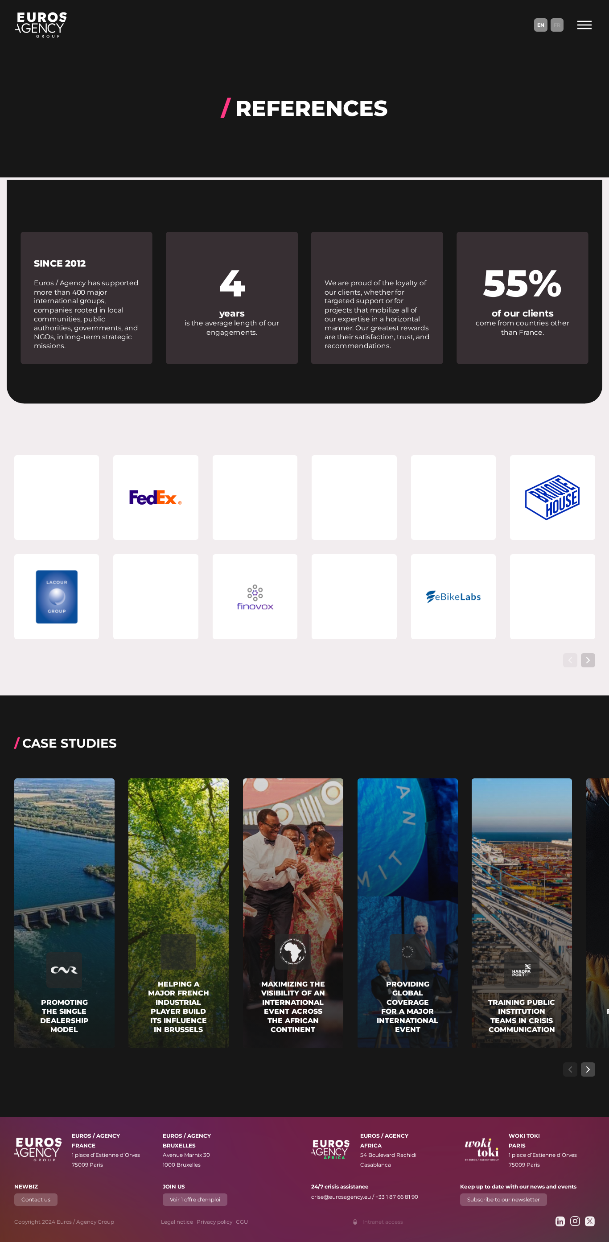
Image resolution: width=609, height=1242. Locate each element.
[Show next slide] (588, 660)
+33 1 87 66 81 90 (396, 1196)
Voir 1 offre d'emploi (195, 1199)
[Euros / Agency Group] (41, 25)
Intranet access (382, 1221)
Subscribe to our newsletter (503, 1199)
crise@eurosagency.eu (341, 1196)
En (540, 25)
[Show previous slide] (570, 660)
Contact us (35, 1199)
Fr (557, 25)
